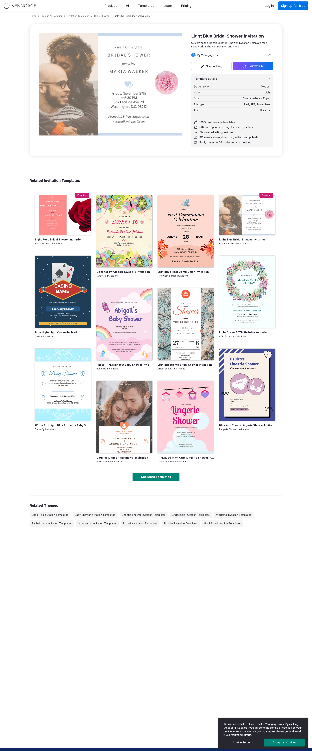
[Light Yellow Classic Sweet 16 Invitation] (124, 231)
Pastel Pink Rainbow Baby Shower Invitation (124, 364)
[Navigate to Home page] (20, 6)
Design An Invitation (52, 16)
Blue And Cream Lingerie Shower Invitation (247, 425)
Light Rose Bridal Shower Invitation (58, 239)
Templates (146, 6)
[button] (211, 66)
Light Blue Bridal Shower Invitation (242, 239)
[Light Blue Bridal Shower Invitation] (247, 215)
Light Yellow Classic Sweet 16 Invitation (123, 271)
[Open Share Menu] (269, 55)
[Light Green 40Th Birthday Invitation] (247, 292)
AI (127, 6)
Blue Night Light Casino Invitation (57, 332)
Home (33, 16)
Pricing (186, 6)
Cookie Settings (243, 742)
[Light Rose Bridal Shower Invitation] (63, 215)
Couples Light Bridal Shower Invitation (122, 457)
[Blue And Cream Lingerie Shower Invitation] (247, 385)
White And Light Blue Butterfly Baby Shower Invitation (63, 425)
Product (111, 6)
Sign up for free (293, 6)
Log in (269, 6)
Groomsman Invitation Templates (97, 523)
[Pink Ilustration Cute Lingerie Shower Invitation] (186, 417)
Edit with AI (256, 66)
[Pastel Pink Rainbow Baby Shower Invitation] (124, 324)
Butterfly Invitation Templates (140, 523)
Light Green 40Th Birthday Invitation (243, 332)
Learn (167, 6)
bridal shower (101, 16)
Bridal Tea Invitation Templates (50, 514)
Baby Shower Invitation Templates (95, 514)
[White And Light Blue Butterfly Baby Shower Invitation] (63, 385)
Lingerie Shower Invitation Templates (144, 514)
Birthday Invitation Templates (181, 523)
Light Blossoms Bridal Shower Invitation (185, 364)
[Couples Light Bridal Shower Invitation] (124, 417)
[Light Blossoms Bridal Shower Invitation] (186, 324)
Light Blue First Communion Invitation (183, 271)
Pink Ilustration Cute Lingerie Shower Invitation (186, 457)
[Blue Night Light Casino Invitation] (63, 292)
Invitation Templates (78, 16)
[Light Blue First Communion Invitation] (186, 231)
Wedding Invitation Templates (233, 514)
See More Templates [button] (156, 477)
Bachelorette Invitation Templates (52, 523)
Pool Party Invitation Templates (222, 523)
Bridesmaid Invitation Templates (191, 514)
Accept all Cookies (284, 742)
